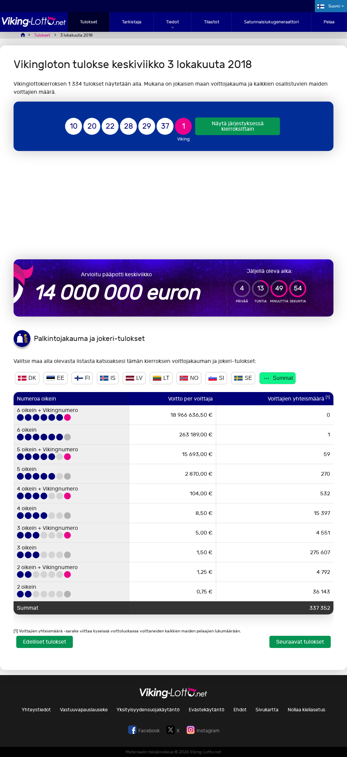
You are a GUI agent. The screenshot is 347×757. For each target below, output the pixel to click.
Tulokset (88, 21)
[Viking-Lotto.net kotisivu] (34, 25)
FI (87, 378)
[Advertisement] (173, 205)
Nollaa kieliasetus (306, 710)
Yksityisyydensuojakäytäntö (148, 710)
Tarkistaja (131, 21)
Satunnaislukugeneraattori (271, 21)
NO (194, 378)
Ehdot (240, 710)
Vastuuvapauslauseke (84, 710)
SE (248, 378)
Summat (283, 378)
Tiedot (172, 21)
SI (221, 378)
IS (113, 378)
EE (60, 378)
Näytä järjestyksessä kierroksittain (238, 126)
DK (32, 378)
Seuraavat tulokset (300, 642)
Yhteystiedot (36, 710)
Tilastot (211, 21)
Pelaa (329, 21)
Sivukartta (267, 710)
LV (139, 378)
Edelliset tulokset (44, 642)
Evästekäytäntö (206, 710)
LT (166, 378)
